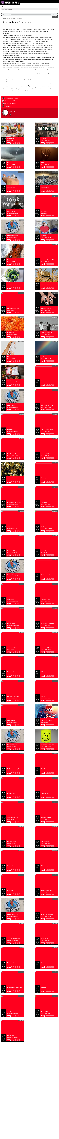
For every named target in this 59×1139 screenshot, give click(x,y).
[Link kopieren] (15, 143)
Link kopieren (9, 106)
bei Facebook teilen (10, 100)
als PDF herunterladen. (11, 98)
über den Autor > (12, 112)
